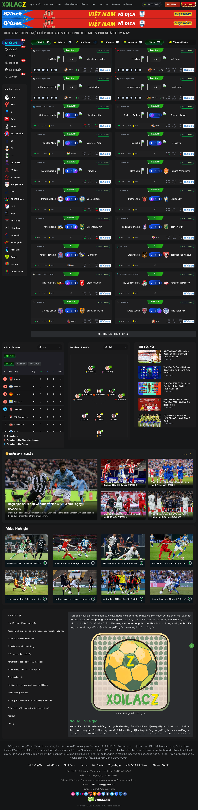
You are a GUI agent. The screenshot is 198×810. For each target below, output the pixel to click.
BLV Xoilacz (88, 42)
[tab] (13, 43)
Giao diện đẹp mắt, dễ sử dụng (21, 646)
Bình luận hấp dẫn (15, 677)
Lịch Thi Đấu (35, 4)
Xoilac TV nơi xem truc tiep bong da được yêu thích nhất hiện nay (36, 631)
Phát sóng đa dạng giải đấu (19, 654)
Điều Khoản (53, 765)
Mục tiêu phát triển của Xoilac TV (22, 623)
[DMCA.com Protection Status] (99, 799)
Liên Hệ (83, 765)
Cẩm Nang (115, 4)
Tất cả (154, 42)
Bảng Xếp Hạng (71, 4)
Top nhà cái (172, 4)
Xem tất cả (186, 454)
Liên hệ (11, 723)
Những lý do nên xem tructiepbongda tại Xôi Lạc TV (30, 700)
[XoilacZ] (14, 4)
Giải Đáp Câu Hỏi (161, 765)
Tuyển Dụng (127, 4)
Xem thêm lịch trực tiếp (111, 334)
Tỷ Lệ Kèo (85, 4)
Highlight (48, 4)
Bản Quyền (97, 765)
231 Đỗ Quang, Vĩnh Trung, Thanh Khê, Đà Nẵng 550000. (103, 771)
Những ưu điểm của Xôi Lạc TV (21, 638)
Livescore (103, 4)
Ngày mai (135, 42)
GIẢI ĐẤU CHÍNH (12, 89)
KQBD (94, 4)
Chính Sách (69, 765)
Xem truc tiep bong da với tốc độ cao (24, 669)
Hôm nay (112, 42)
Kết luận (11, 716)
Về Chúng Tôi (35, 765)
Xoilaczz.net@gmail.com (102, 784)
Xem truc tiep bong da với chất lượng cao (25, 662)
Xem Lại (59, 4)
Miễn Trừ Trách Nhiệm (137, 765)
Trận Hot (64, 42)
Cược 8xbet (188, 4)
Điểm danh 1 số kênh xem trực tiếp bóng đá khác (29, 708)
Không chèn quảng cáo (18, 692)
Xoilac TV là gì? (14, 615)
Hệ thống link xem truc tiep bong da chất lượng (28, 685)
